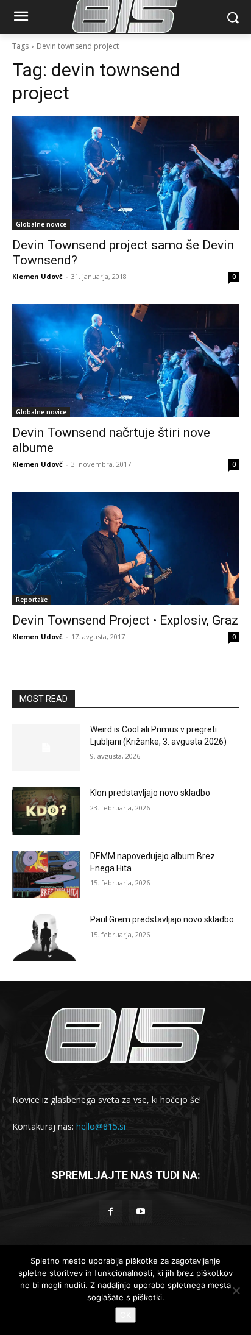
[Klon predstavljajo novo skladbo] (46, 811)
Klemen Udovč (37, 276)
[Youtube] (140, 1211)
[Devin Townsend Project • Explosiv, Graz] (125, 548)
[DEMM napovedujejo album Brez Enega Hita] (46, 874)
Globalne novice (41, 224)
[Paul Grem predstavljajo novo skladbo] (46, 937)
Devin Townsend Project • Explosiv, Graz (125, 620)
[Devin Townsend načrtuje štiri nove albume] (125, 360)
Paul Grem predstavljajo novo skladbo (162, 919)
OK (125, 1315)
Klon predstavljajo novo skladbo (150, 793)
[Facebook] (110, 1211)
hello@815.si (100, 1126)
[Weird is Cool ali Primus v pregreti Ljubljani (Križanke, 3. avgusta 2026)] (46, 747)
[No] (236, 1290)
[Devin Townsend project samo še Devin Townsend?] (125, 173)
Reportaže (32, 599)
